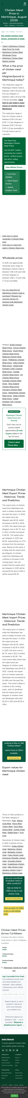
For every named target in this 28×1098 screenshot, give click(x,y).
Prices (6, 25)
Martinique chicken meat (12, 873)
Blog (16, 1065)
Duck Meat (18, 826)
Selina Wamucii (8, 1039)
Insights (3, 31)
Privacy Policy (18, 1073)
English (10, 1085)
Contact (17, 1062)
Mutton (20, 821)
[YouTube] (17, 1050)
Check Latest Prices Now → (14, 443)
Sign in (3, 1078)
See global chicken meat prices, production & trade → (12, 39)
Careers (17, 1060)
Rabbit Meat (13, 832)
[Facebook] (10, 1050)
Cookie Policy (18, 1078)
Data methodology (7, 1073)
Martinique (12, 25)
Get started (5, 1075)
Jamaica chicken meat (11, 870)
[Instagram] (13, 1050)
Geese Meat (7, 830)
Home (6, 23)
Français (16, 1085)
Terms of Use (18, 1075)
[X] (6, 1050)
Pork (14, 821)
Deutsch (21, 1085)
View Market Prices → (15, 167)
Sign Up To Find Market (14, 898)
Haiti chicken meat (15, 867)
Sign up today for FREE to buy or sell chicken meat (14, 911)
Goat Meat (6, 824)
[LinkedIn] (3, 1050)
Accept (14, 1095)
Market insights (6, 1057)
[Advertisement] (14, 214)
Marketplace (5, 1060)
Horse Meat (17, 824)
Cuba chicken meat (15, 855)
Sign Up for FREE (14, 758)
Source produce (6, 1062)
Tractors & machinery (7, 1065)
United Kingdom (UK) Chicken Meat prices (11, 402)
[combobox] (14, 994)
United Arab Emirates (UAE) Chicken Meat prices (12, 369)
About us (17, 1057)
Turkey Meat (7, 826)
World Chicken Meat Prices (16, 23)
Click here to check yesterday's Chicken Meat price (12, 239)
